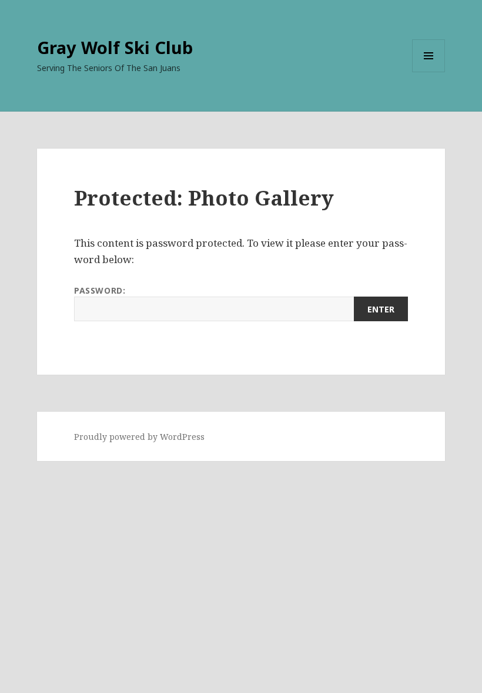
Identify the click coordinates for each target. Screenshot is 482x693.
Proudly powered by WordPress (139, 436)
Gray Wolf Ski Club (115, 47)
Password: (99, 290)
